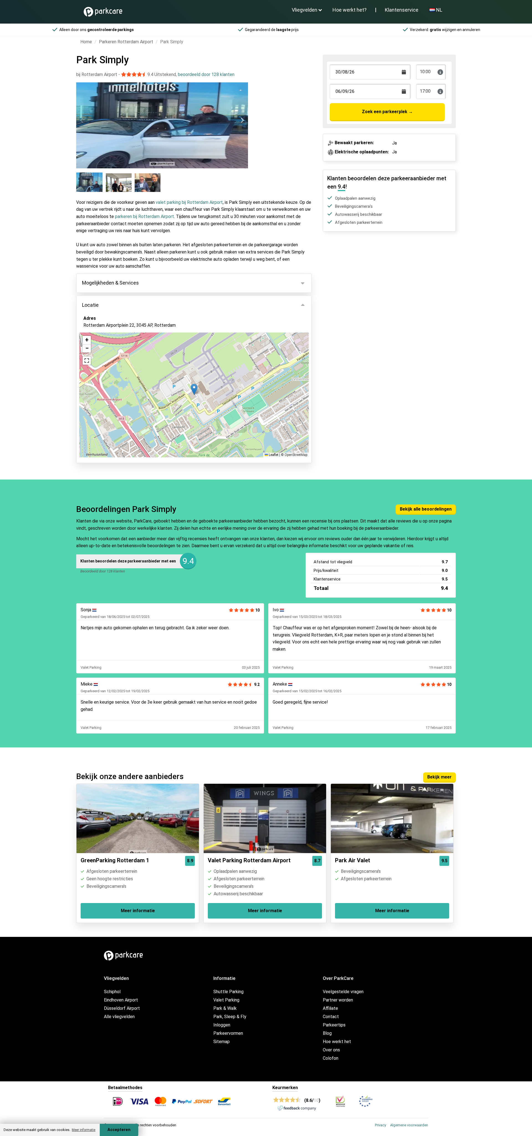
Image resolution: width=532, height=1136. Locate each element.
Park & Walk (225, 1008)
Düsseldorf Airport (122, 1008)
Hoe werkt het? (349, 10)
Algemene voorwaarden (409, 1125)
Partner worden (338, 1000)
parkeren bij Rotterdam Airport (144, 216)
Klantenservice (401, 10)
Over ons (331, 1050)
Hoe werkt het (337, 1041)
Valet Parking (226, 1000)
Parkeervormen (228, 1033)
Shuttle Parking (228, 991)
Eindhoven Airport (121, 1000)
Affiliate (330, 1008)
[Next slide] (242, 120)
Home (86, 41)
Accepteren (119, 1129)
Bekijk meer (439, 777)
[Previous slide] (82, 120)
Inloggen (221, 1025)
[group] (90, 182)
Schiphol (112, 991)
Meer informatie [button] (83, 1130)
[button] (194, 389)
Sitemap (221, 1041)
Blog (327, 1033)
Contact (331, 1016)
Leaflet (273, 455)
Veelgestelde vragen (343, 991)
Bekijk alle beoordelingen (426, 509)
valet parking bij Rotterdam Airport (189, 202)
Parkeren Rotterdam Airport (126, 41)
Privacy (380, 1125)
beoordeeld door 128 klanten (206, 74)
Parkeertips (334, 1025)
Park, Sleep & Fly (229, 1016)
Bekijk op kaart (102, 355)
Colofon (330, 1058)
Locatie (90, 305)
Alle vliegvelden (119, 1016)
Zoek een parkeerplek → (387, 111)
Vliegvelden (304, 10)
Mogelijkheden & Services (110, 283)
